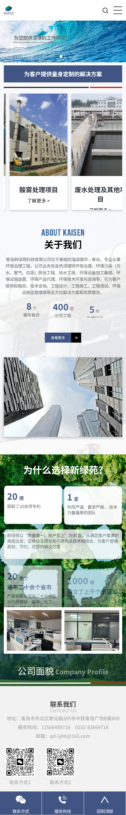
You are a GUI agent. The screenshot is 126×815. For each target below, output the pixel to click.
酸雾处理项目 (38, 189)
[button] (60, 56)
